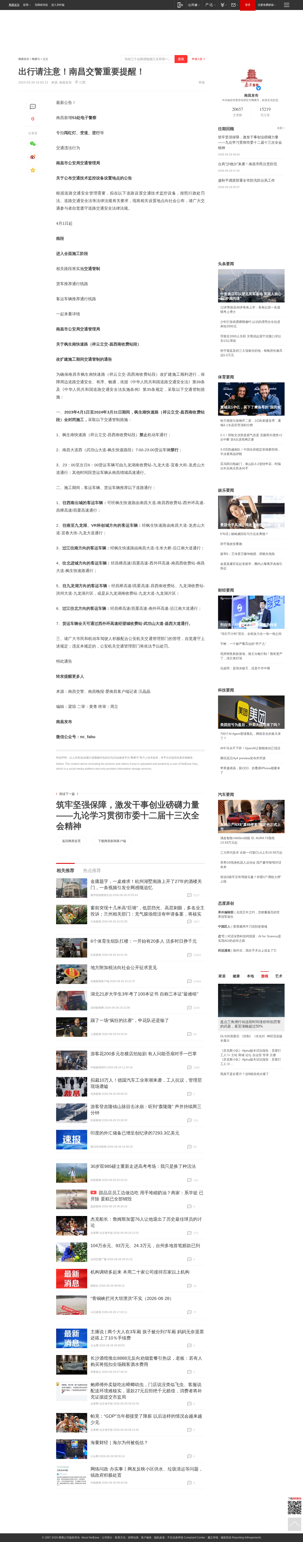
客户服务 (146, 1537)
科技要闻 (226, 690)
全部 (279, 128)
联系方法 (120, 1537)
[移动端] (180, 5)
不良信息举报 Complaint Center (186, 1537)
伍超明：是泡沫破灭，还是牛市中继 (245, 668)
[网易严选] (210, 5)
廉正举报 (213, 1537)
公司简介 (107, 1537)
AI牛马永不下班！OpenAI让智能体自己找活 (250, 748)
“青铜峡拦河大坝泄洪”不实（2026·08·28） (132, 1298)
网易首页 (14, 4)
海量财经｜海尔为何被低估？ (119, 1442)
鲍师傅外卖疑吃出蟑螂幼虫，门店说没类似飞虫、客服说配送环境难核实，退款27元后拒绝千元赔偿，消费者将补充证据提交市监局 (146, 1390)
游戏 (264, 976)
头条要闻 (226, 264)
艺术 (278, 976)
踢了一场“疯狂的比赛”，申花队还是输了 (130, 1020)
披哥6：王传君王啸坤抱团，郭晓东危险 (247, 554)
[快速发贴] (33, 107)
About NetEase (90, 1537)
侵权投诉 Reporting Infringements (241, 1537)
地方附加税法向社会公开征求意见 (124, 967)
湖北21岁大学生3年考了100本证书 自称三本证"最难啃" (144, 994)
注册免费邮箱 (266, 4)
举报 (202, 82)
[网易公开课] (194, 5)
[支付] (223, 5)
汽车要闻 (226, 794)
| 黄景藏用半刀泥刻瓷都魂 (242, 926)
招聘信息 (133, 1537)
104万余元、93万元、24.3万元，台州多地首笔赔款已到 (145, 1245)
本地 (250, 976)
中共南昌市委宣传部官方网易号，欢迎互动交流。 (251, 100)
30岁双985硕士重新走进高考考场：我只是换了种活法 (143, 1166)
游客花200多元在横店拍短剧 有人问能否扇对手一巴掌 (144, 1053)
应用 (25, 4)
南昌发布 (65, 82)
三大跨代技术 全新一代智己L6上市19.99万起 (251, 852)
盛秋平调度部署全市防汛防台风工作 (246, 180)
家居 (222, 976)
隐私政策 (159, 1537)
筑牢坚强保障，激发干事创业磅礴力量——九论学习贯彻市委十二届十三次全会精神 (127, 815)
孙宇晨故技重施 (231, 544)
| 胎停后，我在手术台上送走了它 (247, 950)
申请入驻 (197, 59)
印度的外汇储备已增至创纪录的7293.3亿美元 (135, 1133)
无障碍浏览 (41, 4)
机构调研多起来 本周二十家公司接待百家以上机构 (140, 1272)
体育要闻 (226, 377)
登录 (247, 4)
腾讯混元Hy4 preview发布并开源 (243, 758)
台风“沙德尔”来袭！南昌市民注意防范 (247, 164)
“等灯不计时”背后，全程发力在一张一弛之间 (250, 634)
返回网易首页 (71, 841)
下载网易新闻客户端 (112, 841)
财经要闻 (226, 590)
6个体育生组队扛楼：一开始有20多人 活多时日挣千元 (144, 941)
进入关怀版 (58, 4)
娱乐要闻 (226, 490)
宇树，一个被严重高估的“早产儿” (243, 644)
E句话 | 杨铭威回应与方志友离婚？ (244, 534)
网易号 (36, 59)
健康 (236, 976)
